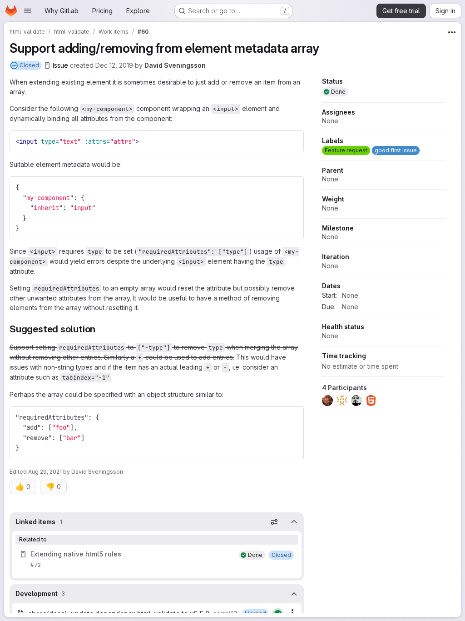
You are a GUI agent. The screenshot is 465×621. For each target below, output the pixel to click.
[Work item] (156, 559)
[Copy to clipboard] (293, 141)
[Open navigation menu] (27, 11)
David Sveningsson (175, 65)
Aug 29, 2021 (45, 471)
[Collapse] (294, 521)
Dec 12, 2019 (114, 65)
